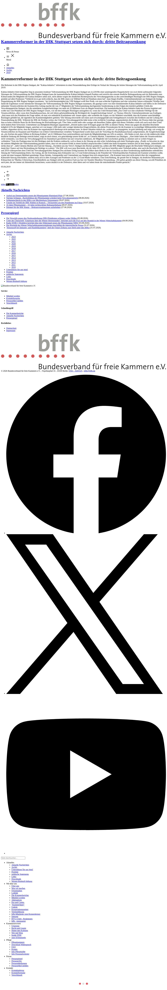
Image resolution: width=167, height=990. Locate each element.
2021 (13, 241)
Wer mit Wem (17, 933)
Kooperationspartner (19, 909)
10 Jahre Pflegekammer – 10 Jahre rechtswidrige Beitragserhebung (33, 205)
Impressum (10, 330)
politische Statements (14, 274)
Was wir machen (18, 888)
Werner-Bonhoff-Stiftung (16, 281)
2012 (13, 262)
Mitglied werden (13, 296)
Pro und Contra (17, 902)
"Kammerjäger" (18, 905)
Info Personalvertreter (20, 954)
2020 (13, 244)
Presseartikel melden (14, 301)
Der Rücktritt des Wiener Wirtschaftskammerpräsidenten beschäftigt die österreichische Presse (44, 225)
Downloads (11, 279)
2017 (13, 251)
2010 (13, 267)
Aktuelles (10, 68)
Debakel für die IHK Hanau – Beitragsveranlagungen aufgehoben (33, 207)
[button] (3, 184)
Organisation (16, 891)
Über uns (15, 886)
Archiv (9, 70)
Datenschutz (11, 328)
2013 (13, 260)
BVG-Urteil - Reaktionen (21, 919)
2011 (13, 265)
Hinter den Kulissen (19, 930)
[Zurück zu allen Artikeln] (7, 176)
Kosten (14, 949)
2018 (13, 248)
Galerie (14, 907)
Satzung (14, 916)
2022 (13, 239)
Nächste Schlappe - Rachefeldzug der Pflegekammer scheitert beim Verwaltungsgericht (42, 198)
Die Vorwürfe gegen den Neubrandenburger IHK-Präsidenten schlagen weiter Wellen (41, 218)
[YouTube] (86, 853)
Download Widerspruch (21, 944)
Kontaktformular (13, 298)
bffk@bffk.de (89, 371)
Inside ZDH (16, 935)
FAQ (13, 947)
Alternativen (16, 900)
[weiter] (7, 180)
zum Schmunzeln (18, 937)
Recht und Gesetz (18, 928)
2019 (8, 72)
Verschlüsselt (11, 303)
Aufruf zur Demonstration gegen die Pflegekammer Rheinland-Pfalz (34, 195)
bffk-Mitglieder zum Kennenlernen (25, 914)
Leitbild (14, 893)
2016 (13, 253)
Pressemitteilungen (19, 963)
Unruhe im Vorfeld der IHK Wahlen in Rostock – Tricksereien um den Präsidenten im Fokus (44, 203)
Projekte (9, 272)
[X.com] (84, 693)
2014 (13, 258)
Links (8, 277)
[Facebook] (86, 533)
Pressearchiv (16, 961)
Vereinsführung (17, 912)
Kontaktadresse (17, 970)
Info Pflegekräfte (18, 952)
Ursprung (15, 926)
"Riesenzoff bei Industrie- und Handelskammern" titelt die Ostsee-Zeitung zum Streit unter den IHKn (48, 228)
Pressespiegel (10, 213)
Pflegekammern (17, 942)
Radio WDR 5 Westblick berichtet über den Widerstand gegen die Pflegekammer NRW (42, 223)
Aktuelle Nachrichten (15, 190)
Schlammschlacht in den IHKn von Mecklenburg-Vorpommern (32, 200)
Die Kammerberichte (14, 313)
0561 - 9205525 (75, 371)
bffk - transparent (18, 921)
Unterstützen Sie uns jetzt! (17, 269)
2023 (13, 237)
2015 (13, 255)
